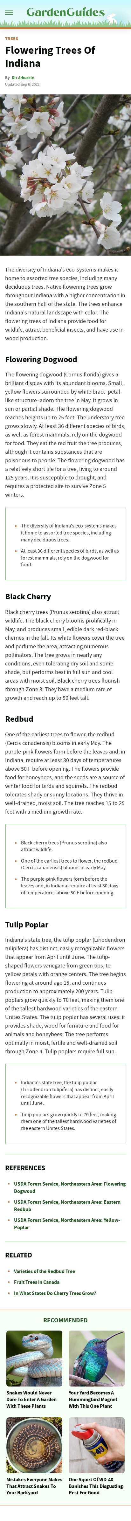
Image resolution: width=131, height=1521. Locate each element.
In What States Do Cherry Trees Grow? (55, 1293)
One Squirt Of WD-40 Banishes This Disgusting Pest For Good (96, 1486)
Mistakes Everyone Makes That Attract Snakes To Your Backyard (34, 1486)
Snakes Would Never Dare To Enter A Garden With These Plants (31, 1399)
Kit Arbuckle (23, 77)
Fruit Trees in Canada (36, 1282)
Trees (11, 39)
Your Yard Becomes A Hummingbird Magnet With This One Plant (93, 1399)
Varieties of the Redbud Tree (44, 1271)
